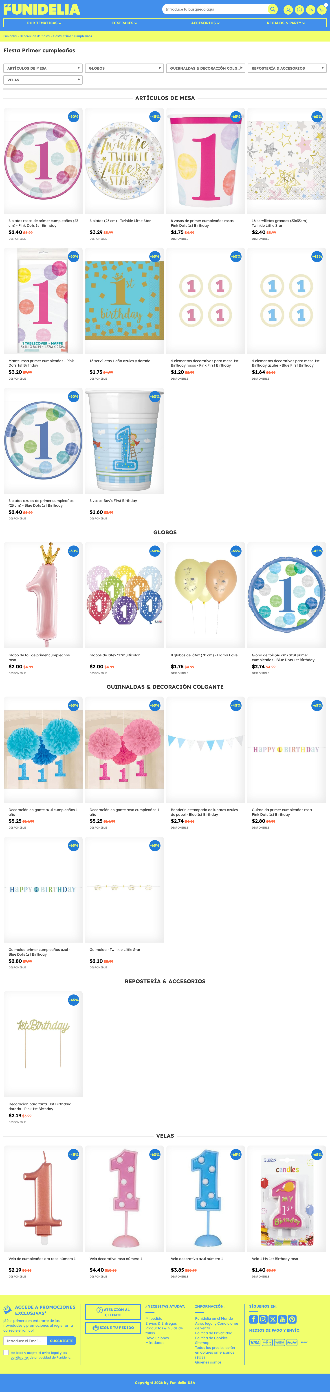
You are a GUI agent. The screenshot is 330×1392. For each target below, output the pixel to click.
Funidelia (10, 36)
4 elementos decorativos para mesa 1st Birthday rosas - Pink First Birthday (204, 363)
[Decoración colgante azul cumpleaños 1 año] (43, 750)
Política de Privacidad (213, 1333)
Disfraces (122, 23)
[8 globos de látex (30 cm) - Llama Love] (205, 595)
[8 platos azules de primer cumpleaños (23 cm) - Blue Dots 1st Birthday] (43, 441)
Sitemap (202, 1342)
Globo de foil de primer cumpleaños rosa (39, 657)
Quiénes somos (208, 1362)
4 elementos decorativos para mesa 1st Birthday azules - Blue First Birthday (285, 363)
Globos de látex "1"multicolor (115, 655)
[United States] (253, 1320)
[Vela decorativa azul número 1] (205, 1199)
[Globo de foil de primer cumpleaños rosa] (43, 595)
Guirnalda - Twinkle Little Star (115, 949)
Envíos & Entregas (161, 1323)
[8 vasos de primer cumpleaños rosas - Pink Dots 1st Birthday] (205, 161)
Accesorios (203, 23)
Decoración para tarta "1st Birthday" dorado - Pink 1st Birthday (40, 1106)
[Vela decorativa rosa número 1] (124, 1199)
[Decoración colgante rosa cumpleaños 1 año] (124, 750)
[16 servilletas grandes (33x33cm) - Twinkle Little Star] (286, 161)
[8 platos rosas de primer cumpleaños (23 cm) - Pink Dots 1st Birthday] (43, 161)
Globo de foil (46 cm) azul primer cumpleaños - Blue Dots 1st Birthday (283, 657)
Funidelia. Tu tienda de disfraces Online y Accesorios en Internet (41, 9)
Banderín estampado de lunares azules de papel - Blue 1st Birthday (204, 812)
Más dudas (154, 1342)
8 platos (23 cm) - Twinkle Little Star (120, 220)
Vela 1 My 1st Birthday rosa (275, 1258)
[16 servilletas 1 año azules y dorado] (124, 301)
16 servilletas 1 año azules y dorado (120, 360)
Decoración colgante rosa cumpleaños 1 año (124, 812)
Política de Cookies (211, 1338)
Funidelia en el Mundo (214, 1318)
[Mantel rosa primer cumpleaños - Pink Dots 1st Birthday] (43, 301)
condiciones (20, 1357)
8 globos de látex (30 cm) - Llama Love (204, 655)
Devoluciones (157, 1338)
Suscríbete (61, 1341)
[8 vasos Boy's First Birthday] (124, 441)
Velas (13, 80)
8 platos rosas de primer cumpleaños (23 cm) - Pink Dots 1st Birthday (43, 223)
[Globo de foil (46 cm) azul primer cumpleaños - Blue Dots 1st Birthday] (286, 595)
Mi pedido (153, 1318)
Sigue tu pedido (116, 1327)
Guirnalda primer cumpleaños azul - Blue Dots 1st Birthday (39, 952)
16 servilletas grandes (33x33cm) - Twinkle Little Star (281, 223)
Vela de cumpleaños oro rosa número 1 (42, 1258)
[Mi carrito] (322, 10)
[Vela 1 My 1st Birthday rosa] (286, 1199)
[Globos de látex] (124, 595)
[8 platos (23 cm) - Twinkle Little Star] (124, 161)
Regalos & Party (284, 23)
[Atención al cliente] (299, 10)
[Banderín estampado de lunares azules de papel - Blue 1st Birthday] (205, 750)
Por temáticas (42, 23)
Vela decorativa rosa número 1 (116, 1258)
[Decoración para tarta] (43, 1044)
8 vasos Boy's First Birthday (113, 500)
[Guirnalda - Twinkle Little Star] (124, 890)
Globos (97, 68)
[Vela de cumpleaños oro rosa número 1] (43, 1199)
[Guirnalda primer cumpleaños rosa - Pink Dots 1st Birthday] (286, 750)
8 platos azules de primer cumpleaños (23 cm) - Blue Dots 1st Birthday (41, 503)
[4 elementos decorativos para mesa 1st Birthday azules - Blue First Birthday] (286, 301)
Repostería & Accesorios (278, 68)
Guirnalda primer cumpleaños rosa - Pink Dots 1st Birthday (283, 812)
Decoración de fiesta (35, 36)
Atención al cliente (116, 1312)
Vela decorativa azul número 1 (197, 1258)
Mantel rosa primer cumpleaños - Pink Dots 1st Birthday (41, 363)
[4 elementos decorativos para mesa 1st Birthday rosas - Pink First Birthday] (205, 301)
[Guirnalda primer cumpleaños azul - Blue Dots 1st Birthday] (43, 890)
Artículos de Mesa (26, 68)
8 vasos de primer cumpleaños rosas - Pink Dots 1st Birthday (203, 223)
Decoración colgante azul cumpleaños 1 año (43, 812)
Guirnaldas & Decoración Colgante (207, 68)
